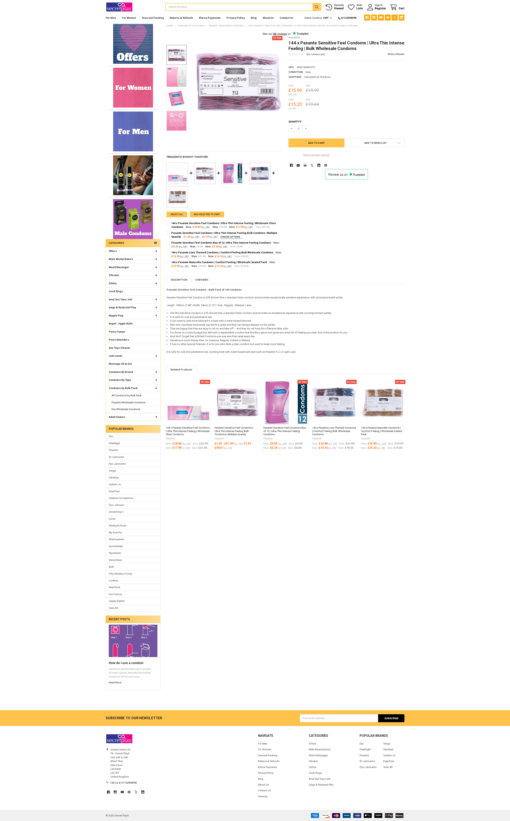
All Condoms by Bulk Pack (127, 395)
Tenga (112, 470)
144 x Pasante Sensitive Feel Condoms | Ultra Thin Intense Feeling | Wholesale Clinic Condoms (188, 431)
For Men (111, 17)
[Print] (305, 165)
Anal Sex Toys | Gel (120, 299)
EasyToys (114, 491)
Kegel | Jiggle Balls (121, 323)
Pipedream (115, 553)
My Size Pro (115, 532)
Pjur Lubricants (117, 463)
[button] (133, 44)
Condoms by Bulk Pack (123, 388)
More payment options (316, 154)
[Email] (298, 165)
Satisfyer (114, 477)
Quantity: (295, 121)
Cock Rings (116, 291)
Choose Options (230, 237)
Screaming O (116, 511)
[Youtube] (381, 17)
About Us (268, 17)
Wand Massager (119, 267)
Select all (177, 214)
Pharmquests (116, 539)
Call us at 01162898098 (123, 782)
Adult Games (117, 416)
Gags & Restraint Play (122, 307)
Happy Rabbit (117, 601)
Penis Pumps (117, 331)
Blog (254, 17)
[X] (394, 17)
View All (113, 607)
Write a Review (396, 54)
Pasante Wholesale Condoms (128, 402)
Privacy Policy (236, 17)
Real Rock (114, 587)
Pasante (113, 450)
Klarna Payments (210, 17)
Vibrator (114, 275)
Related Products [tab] (181, 369)
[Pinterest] (388, 17)
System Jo (115, 484)
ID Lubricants (116, 457)
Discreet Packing (153, 17)
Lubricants (115, 355)
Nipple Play (116, 315)
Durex (112, 518)
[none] (237, 81)
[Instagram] (374, 17)
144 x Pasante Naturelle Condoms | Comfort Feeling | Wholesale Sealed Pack (219, 262)
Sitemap (263, 796)
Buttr (111, 566)
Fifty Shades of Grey (120, 573)
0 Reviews (201, 279)
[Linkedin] (401, 17)
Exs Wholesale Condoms (126, 409)
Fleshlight (114, 443)
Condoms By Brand (121, 371)
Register (380, 8)
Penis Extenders (119, 339)
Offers (113, 251)
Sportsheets (116, 546)
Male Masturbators (121, 259)
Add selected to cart (207, 214)
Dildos (113, 283)
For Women (129, 17)
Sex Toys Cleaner (119, 347)
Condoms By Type (120, 379)
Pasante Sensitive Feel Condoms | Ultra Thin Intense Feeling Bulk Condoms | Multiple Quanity (234, 431)
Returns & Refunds (181, 17)
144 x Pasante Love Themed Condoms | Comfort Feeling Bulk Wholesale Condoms (222, 252)
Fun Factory (115, 594)
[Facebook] (367, 17)
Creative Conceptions (121, 498)
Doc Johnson (116, 505)
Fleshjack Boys (117, 525)
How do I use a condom (126, 663)
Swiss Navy (115, 559)
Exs (111, 436)
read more (115, 682)
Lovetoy (113, 580)
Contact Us (286, 17)
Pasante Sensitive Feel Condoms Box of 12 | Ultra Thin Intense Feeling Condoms (221, 242)
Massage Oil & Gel (120, 363)
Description (179, 279)
